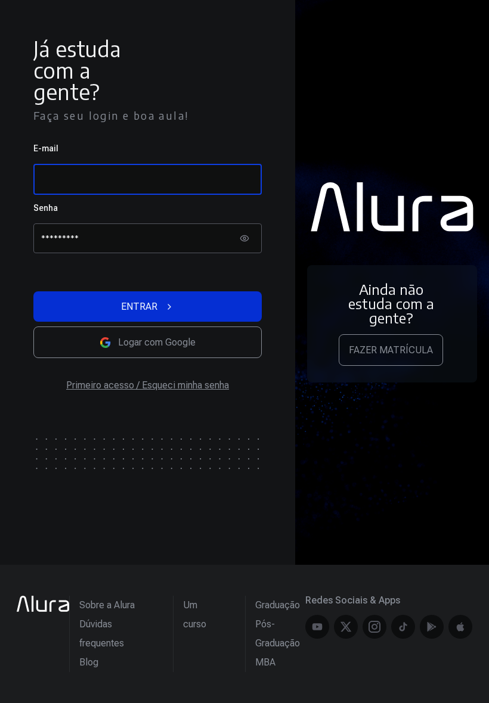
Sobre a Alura (107, 605)
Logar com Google (157, 342)
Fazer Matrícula (391, 350)
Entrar (139, 306)
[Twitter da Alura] (346, 627)
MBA (265, 662)
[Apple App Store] (460, 627)
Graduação (277, 605)
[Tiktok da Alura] (403, 627)
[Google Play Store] (432, 627)
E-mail (45, 148)
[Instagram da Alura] (374, 627)
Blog (88, 662)
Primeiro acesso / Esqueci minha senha (147, 385)
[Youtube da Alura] (317, 627)
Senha (45, 208)
